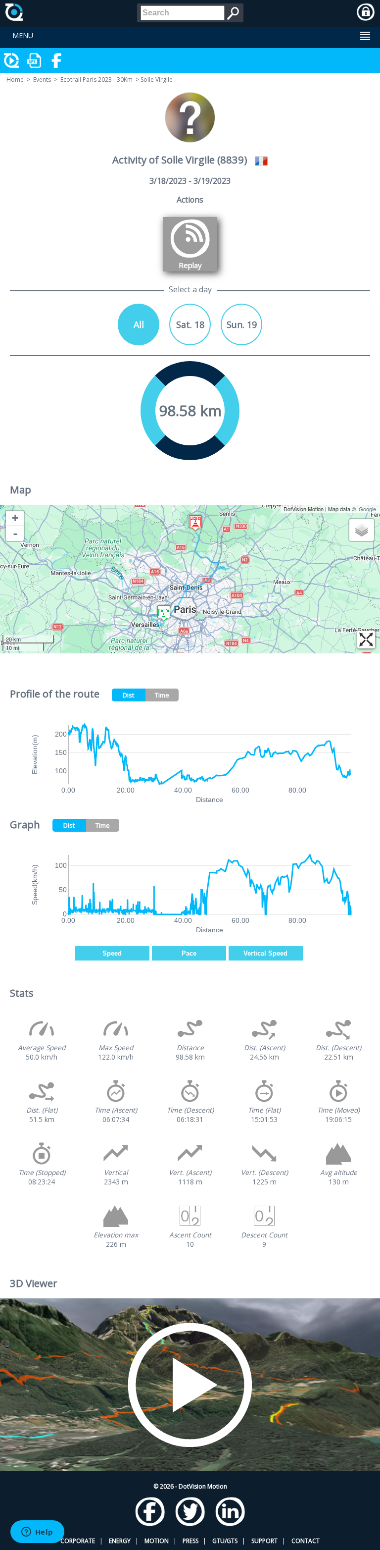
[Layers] (361, 530)
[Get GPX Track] (34, 60)
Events (42, 79)
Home (15, 79)
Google (367, 509)
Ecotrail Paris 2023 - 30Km (96, 79)
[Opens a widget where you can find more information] (37, 1532)
